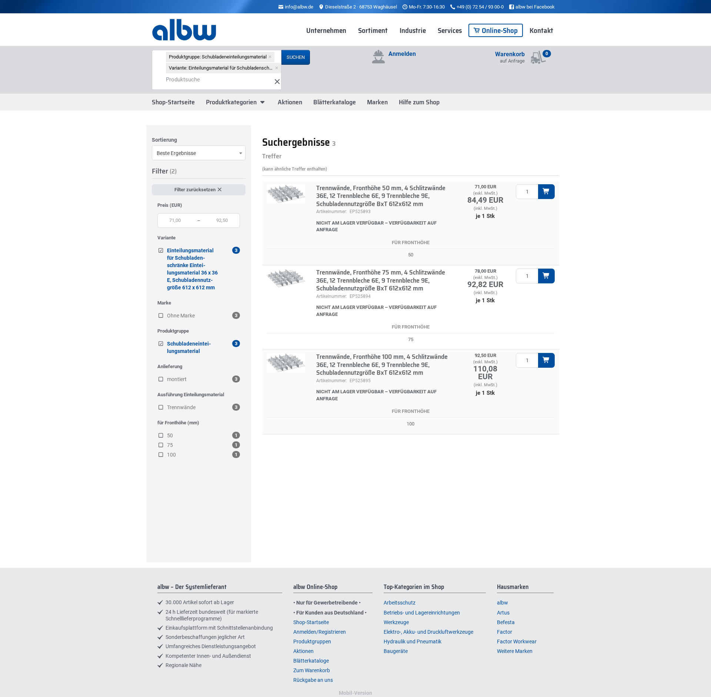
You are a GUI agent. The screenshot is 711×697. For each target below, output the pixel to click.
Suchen (296, 57)
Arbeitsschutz (399, 603)
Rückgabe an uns (313, 680)
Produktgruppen (312, 641)
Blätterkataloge (334, 102)
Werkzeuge (396, 622)
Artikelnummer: (331, 211)
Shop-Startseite (173, 102)
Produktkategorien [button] (232, 102)
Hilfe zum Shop (419, 102)
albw (502, 603)
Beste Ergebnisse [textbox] (176, 153)
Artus (503, 613)
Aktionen (290, 102)
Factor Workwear (517, 641)
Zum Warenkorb (311, 670)
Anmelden (402, 53)
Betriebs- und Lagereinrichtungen (422, 613)
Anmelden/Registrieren (319, 632)
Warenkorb (510, 54)
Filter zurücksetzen (195, 189)
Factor (504, 632)
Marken (377, 102)
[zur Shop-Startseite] (184, 29)
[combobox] (199, 152)
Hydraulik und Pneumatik (412, 641)
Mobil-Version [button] (355, 693)
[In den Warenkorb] (546, 191)
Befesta (506, 622)
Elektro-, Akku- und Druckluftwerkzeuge (428, 632)
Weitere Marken (515, 651)
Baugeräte (396, 651)
